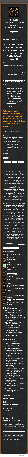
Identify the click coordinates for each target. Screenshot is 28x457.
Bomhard (7, 178)
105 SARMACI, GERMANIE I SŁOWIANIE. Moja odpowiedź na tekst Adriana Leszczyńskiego (15, 329)
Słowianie (8, 224)
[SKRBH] (14, 12)
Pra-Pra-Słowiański (7, 210)
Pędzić (16, 219)
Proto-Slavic (14, 216)
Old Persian (21, 202)
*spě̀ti (5, 175)
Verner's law (13, 229)
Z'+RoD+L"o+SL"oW (9, 171)
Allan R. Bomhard (16, 175)
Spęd (19, 222)
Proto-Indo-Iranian (8, 216)
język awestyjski (18, 194)
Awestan (19, 177)
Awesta (15, 177)
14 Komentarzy (16, 238)
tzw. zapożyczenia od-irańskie (15, 228)
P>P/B (16, 203)
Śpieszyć (10, 238)
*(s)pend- (21, 171)
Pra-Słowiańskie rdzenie (9, 212)
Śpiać (19, 237)
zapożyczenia (8, 235)
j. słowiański (12, 194)
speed (16, 222)
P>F (10, 203)
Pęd (14, 219)
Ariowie (11, 177)
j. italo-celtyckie (10, 193)
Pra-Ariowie (21, 209)
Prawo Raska (14, 213)
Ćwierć (5, 66)
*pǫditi (18, 173)
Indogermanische (20, 189)
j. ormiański (16, 193)
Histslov (16, 180)
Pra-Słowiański (21, 210)
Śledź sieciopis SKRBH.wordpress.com (14, 435)
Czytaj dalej (6, 153)
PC (16, 205)
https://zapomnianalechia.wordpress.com (13, 187)
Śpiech (22, 237)
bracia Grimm (19, 178)
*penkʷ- (18, 93)
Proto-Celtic (5, 215)
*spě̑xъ (7, 175)
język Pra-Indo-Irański (14, 196)
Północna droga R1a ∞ (10, 205)
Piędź (16, 208)
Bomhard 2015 (13, 178)
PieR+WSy (17, 206)
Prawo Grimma (7, 213)
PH (23, 205)
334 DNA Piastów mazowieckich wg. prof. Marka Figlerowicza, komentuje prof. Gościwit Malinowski (14, 358)
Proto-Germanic (12, 215)
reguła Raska (12, 221)
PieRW (21, 206)
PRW (19, 216)
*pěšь (16, 174)
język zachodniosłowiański (15, 199)
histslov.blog (21, 180)
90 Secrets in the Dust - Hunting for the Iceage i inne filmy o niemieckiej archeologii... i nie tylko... (15, 312)
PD (18, 205)
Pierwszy (7, 208)
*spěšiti (11, 175)
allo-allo (22, 175)
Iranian (10, 192)
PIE (6, 206)
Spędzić (22, 222)
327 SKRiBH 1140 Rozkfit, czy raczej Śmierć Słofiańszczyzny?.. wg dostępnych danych (15, 390)
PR (9, 209)
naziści (19, 200)
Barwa (22, 177)
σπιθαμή (13, 192)
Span (13, 222)
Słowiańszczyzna (7, 225)
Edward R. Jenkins (17, 446)
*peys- (7, 174)
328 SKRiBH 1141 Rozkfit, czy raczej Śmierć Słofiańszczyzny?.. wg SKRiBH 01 (15, 385)
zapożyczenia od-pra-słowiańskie (11, 237)
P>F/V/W (13, 203)
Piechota (12, 206)
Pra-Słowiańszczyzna (19, 212)
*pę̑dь (13, 174)
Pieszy (13, 208)
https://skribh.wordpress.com (14, 186)
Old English (11, 202)
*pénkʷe (15, 173)
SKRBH (14, 19)
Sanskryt (10, 222)
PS (10, 219)
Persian (20, 205)
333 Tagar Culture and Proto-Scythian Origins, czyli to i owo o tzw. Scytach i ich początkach (15, 363)
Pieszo (10, 208)
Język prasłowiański (13, 197)
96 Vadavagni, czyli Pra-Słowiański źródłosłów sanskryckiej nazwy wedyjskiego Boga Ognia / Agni (14, 334)
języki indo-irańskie (14, 200)
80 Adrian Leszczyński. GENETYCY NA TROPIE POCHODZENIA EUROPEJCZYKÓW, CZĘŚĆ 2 (15, 324)
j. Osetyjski (21, 193)
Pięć (22, 208)
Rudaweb (17, 221)
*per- (5, 174)
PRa (17, 209)
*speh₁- (19, 174)
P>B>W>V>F (5, 203)
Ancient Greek (7, 177)
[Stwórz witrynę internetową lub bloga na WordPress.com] (6, 446)
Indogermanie (13, 189)
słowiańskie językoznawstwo (16, 224)
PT (12, 219)
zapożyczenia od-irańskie (17, 235)
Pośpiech (6, 209)
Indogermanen (7, 189)
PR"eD (11, 209)
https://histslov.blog (17, 181)
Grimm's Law (11, 180)
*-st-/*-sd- (11, 173)
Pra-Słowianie (15, 210)
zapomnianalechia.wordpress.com (17, 234)
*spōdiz (22, 174)
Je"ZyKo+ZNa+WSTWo (19, 170)
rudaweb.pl (21, 221)
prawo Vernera (20, 213)
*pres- (10, 174)
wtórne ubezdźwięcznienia (12, 231)
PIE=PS (8, 206)
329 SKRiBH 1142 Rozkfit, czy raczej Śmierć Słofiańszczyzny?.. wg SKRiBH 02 (15, 380)
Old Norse (16, 202)
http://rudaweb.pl (9, 181)
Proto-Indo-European (20, 215)
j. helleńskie (18, 192)
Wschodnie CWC (19, 229)
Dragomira (6, 180)
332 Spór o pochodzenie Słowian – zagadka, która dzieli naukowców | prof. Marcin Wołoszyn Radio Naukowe (15, 368)
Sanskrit (5, 222)
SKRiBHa (9, 254)
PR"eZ (14, 209)
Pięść (19, 208)
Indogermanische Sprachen (10, 190)
